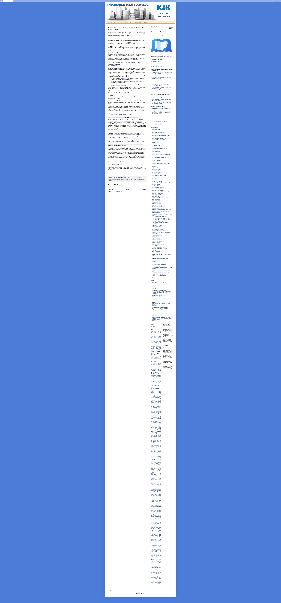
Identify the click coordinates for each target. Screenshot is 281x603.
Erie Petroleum (158, 426)
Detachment (153, 412)
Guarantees (153, 440)
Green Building (158, 437)
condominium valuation (156, 377)
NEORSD (157, 475)
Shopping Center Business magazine (159, 248)
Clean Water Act (154, 366)
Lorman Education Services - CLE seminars (160, 197)
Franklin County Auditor (156, 169)
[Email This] (137, 177)
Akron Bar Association (156, 131)
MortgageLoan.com (156, 212)
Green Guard (154, 178)
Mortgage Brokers (156, 469)
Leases (159, 459)
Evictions (153, 427)
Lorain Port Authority (156, 196)
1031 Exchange (157, 331)
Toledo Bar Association (156, 263)
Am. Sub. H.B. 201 (156, 341)
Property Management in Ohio (158, 244)
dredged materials (154, 416)
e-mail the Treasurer (141, 87)
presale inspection (157, 510)
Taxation (110, 180)
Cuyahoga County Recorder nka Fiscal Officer (161, 163)
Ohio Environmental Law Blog (158, 295)
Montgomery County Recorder (158, 208)
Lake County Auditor (156, 184)
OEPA (155, 483)
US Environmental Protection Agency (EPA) (160, 272)
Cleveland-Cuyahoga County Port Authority (160, 150)
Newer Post (111, 189)
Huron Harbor (158, 445)
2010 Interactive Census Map (157, 129)
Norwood (159, 480)
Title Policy (153, 573)
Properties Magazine (156, 242)
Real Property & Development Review (160, 307)
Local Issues (155, 463)
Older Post (144, 189)
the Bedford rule (158, 571)
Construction (158, 383)
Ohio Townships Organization (158, 241)
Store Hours (158, 562)
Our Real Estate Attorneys (141, 22)
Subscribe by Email (156, 64)
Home (127, 189)
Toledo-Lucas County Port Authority (159, 264)
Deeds (156, 397)
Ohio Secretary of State (156, 236)
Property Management (154, 513)
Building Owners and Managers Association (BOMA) (162, 141)
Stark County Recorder (156, 253)
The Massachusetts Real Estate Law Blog (161, 317)
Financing (154, 433)
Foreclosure (156, 434)
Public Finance (158, 516)
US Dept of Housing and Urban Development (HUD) (162, 266)
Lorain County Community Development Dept (161, 191)
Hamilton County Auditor (157, 179)
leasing (152, 460)
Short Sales (153, 556)
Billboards (153, 348)
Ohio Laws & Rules (155, 233)
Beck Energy (158, 346)
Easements (154, 418)
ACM (152, 335)
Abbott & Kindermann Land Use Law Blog (160, 282)
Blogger (142, 593)
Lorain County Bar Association (158, 190)
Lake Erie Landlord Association (158, 187)
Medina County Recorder (157, 203)
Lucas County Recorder (156, 200)
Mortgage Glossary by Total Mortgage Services (161, 211)
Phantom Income (154, 506)
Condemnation (158, 376)
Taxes (159, 567)
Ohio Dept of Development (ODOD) (159, 230)
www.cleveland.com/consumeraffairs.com (118, 163)
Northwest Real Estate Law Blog (159, 290)
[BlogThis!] (139, 177)
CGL (160, 357)
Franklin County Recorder (157, 170)
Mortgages (154, 474)
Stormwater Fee (154, 563)
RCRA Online (154, 245)
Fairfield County (158, 427)
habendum (157, 440)
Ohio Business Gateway (156, 226)
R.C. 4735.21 (158, 521)
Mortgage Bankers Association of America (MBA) (161, 209)
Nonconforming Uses (156, 478)
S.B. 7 (152, 554)
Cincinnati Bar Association (157, 145)
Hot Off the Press (156, 444)
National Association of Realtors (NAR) (159, 216)
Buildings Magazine (156, 142)
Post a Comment (113, 186)
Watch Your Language (156, 579)
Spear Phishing (158, 557)
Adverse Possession (156, 335)
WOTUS (158, 583)
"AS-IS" (152, 331)
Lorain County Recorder (156, 194)
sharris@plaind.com (117, 164)
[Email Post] (134, 177)
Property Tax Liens (124, 179)
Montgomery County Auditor (157, 206)
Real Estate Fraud (157, 527)
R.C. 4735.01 (153, 521)
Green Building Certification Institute (159, 175)
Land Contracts (158, 452)
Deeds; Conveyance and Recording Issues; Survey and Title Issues (156, 407)
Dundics (159, 417)
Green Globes (154, 176)
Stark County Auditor (156, 251)
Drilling (159, 416)
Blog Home (109, 22)
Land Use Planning (155, 455)
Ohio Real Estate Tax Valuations (156, 494)
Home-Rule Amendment (156, 442)
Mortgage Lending (156, 470)
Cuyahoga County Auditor (157, 160)
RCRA (155, 524)
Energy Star (154, 166)
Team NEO (154, 261)
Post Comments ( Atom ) (118, 191)
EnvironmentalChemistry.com (157, 167)
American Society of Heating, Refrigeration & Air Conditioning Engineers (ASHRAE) (161, 139)
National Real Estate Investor (157, 221)
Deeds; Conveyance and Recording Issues (156, 399)
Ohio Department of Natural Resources (156, 488)
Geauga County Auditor (156, 172)
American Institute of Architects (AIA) (159, 132)
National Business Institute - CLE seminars (160, 218)
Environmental (154, 421)
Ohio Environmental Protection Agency (156, 490)
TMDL (157, 573)
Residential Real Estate (140, 179)
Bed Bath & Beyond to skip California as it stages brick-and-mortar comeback (161, 90)
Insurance (153, 447)
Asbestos (159, 343)
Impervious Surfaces (156, 446)
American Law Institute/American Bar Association (161, 135)
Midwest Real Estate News (157, 205)
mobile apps (158, 468)
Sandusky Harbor (157, 554)
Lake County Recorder (156, 185)
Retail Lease (154, 551)
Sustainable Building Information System (160, 258)
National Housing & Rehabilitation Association (161, 219)
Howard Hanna (153, 445)
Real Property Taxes (132, 179)
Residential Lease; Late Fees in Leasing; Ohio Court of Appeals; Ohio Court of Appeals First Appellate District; (156, 545)
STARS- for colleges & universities (158, 247)
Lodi (160, 463)
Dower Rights (158, 413)
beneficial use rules (156, 347)
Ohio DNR (157, 489)
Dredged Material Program (156, 414)
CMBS (155, 368)
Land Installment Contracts (156, 453)
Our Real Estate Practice (127, 22)
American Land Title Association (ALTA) (159, 134)
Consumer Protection (156, 391)
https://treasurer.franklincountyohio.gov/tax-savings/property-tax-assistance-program (126, 141)
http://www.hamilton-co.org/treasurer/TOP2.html (121, 114)
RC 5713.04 (153, 523)
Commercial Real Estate (116, 179)
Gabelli (152, 435)
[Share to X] (140, 177)
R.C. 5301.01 (153, 522)
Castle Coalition (155, 144)
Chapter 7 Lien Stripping (156, 358)
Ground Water (158, 439)
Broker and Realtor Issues (156, 353)
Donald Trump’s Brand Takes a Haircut (159, 121)
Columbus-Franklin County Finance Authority (161, 154)
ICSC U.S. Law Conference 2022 (158, 314)
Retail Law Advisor (156, 313)
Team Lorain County (156, 260)
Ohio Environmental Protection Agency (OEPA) (161, 232)
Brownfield (155, 356)
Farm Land (154, 428)
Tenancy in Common (154, 568)
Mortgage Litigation (156, 472)
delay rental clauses (157, 411)
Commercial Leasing (156, 370)
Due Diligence (154, 417)
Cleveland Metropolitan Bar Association (160, 148)
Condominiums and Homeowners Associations (156, 380)
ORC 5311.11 (158, 505)
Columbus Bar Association (157, 153)
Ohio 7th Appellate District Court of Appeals (156, 484)
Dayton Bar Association (156, 164)
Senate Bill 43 (158, 555)
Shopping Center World (156, 250)
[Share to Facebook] (142, 177)
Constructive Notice (156, 390)
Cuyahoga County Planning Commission (160, 161)
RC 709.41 (157, 523)
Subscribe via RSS (156, 61)
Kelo (153, 450)
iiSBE (153, 277)
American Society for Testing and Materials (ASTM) (162, 137)
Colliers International (156, 151)
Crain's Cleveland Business (157, 158)
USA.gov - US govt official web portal (159, 275)
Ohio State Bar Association (157, 239)
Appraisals (153, 342)
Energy (159, 419)
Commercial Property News (157, 155)
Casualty (157, 357)
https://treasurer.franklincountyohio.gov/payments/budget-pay (121, 90)
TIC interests (153, 572)
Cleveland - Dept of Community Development (161, 147)
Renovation (159, 541)
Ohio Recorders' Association (157, 235)
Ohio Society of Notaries (156, 238)
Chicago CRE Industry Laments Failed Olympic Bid (162, 111)
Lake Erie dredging (157, 451)
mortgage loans (156, 473)
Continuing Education (156, 392)
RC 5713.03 (158, 522)
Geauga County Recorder (157, 173)
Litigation (159, 462)
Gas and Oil (156, 435)
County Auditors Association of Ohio (159, 157)
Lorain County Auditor (156, 188)
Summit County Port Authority (157, 257)
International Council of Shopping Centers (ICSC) (161, 182)
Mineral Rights (153, 468)
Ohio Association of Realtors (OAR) (159, 225)
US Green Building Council (157, 274)
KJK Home (116, 22)
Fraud (160, 434)
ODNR (152, 483)
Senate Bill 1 (153, 555)
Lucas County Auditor (156, 199)
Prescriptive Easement (156, 511)
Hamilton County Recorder (157, 181)
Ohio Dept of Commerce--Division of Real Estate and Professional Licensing (161, 229)
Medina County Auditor (156, 202)
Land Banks (153, 452)
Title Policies (158, 572)
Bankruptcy (153, 346)
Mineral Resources (157, 467)
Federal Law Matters (156, 430)
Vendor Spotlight (154, 577)
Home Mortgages (157, 441)
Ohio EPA (156, 491)
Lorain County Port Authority (157, 193)
